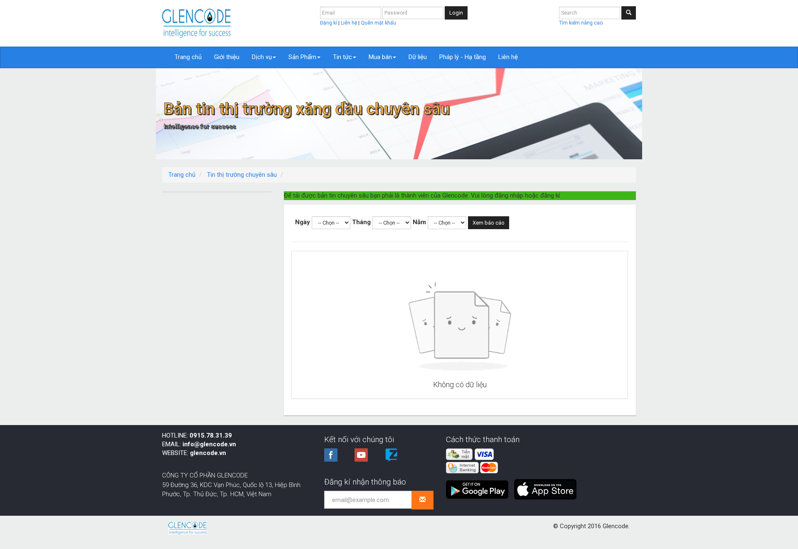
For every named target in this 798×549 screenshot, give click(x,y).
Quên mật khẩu (378, 23)
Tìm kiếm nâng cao (581, 23)
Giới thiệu (226, 57)
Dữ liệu (418, 57)
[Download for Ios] (545, 486)
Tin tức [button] (342, 57)
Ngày (302, 222)
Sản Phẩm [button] (302, 57)
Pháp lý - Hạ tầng (462, 57)
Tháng (361, 222)
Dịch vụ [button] (262, 57)
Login (456, 13)
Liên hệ (349, 23)
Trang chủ (188, 57)
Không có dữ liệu (460, 384)
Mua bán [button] (380, 57)
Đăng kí (329, 23)
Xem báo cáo (489, 223)
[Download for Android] (479, 486)
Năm (419, 222)
